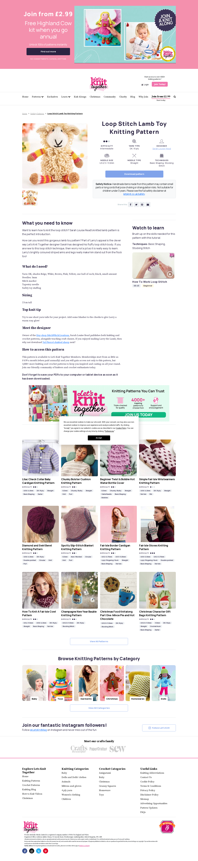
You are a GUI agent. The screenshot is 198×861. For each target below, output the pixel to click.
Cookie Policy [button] (121, 428)
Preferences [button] (109, 431)
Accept (99, 438)
